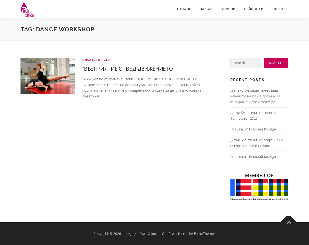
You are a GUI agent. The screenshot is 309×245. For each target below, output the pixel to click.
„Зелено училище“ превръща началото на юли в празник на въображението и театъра (255, 96)
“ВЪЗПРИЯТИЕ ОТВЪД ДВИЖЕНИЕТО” (128, 68)
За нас (206, 9)
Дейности (254, 9)
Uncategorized (96, 59)
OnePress (169, 233)
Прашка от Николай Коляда (253, 129)
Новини (228, 9)
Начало (184, 9)
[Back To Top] (288, 222)
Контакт (280, 9)
